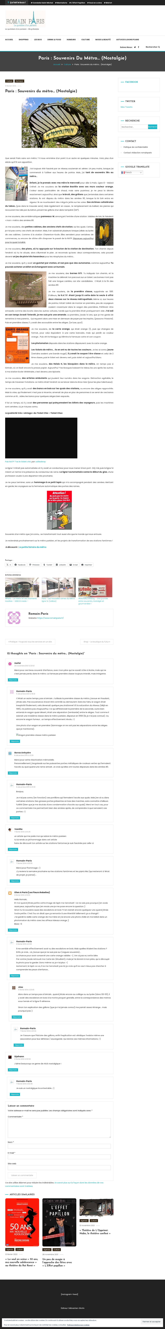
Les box (38, 39)
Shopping (23, 39)
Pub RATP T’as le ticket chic (18, 461)
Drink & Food (54, 39)
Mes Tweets (126, 107)
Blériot (109, 3)
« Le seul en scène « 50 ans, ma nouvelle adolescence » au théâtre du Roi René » (21, 1262)
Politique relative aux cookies (78, 1325)
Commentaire (15, 1116)
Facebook (131, 82)
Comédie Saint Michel (43, 3)
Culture (85, 39)
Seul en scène (95, 3)
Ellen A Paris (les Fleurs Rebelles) (32, 892)
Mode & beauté (103, 39)
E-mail (11, 1152)
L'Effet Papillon (78, 3)
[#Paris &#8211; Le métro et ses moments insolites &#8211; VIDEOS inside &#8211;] (22, 587)
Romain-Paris (38, 613)
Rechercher (152, 47)
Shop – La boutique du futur (96, 641)
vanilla (18, 829)
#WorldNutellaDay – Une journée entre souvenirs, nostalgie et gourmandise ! (93, 601)
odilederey (40, 461)
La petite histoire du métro (32, 547)
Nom (11, 1142)
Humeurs (71, 39)
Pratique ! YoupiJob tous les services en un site (31, 641)
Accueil (9, 39)
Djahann (19, 1056)
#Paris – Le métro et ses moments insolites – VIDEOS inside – (21, 599)
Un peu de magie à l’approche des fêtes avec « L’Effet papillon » (57, 1262)
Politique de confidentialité (136, 147)
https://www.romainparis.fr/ (50, 618)
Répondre (13, 680)
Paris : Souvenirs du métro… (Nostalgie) (41, 91)
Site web (12, 1163)
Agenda (10, 1249)
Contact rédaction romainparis (138, 152)
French (128, 172)
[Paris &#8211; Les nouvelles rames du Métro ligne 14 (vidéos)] (59, 587)
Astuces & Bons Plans (127, 39)
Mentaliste (62, 3)
